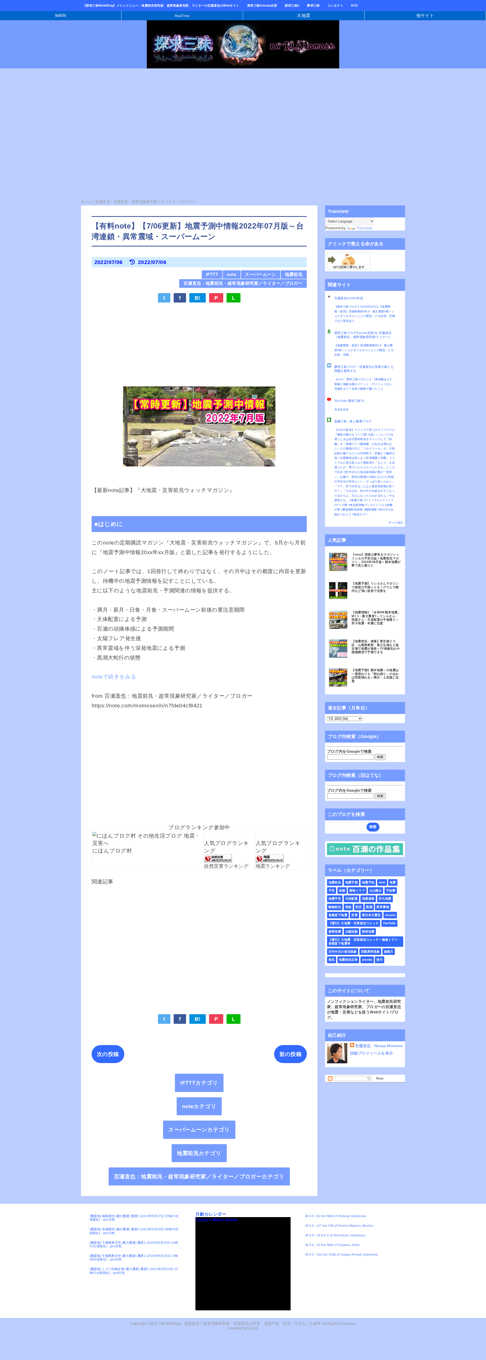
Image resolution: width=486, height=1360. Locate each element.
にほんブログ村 (112, 851)
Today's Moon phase (216, 1220)
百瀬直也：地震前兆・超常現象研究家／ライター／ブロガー (243, 283)
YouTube (389, 923)
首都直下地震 (338, 915)
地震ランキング (273, 866)
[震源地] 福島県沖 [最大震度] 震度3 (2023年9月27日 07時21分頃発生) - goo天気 (134, 1217)
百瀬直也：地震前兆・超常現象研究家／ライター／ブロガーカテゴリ (199, 1176)
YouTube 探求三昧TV (349, 401)
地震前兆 (294, 274)
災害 (354, 915)
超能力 (388, 951)
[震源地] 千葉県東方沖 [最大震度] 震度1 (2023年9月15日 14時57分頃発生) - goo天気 (134, 1244)
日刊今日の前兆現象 (343, 951)
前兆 (332, 959)
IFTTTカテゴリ (199, 1083)
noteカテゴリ (199, 1106)
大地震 (303, 15)
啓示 (379, 959)
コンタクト (335, 5)
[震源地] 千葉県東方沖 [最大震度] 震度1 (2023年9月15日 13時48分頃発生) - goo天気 (134, 1257)
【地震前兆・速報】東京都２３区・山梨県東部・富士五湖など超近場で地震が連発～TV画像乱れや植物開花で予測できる (376, 646)
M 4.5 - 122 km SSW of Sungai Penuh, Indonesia (342, 1254)
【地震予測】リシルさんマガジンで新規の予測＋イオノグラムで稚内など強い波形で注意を (375, 587)
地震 (393, 882)
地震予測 (351, 882)
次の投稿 (108, 1054)
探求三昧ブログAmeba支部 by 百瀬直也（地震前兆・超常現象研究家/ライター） (363, 335)
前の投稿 (290, 1054)
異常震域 (382, 907)
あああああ (341, 409)
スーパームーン (260, 274)
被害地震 (335, 931)
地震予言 (335, 898)
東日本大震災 (371, 915)
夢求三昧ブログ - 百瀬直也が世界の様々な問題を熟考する (364, 369)
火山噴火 (375, 890)
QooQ (254, 1328)
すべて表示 (396, 522)
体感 (342, 890)
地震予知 (368, 882)
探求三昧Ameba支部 (262, 5)
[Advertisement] (152, 110)
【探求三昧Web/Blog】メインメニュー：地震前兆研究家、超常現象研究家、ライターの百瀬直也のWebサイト (161, 5)
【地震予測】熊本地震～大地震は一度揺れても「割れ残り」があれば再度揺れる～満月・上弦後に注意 (375, 675)
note (231, 274)
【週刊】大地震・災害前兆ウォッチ (354, 923)
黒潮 (369, 907)
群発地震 (368, 931)
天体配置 (351, 898)
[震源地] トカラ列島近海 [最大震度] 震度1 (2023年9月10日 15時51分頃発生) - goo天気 (134, 1270)
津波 (348, 907)
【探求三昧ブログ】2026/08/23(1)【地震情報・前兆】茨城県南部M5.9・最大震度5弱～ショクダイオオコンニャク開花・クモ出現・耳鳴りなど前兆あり (364, 313)
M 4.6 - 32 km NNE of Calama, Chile (333, 1245)
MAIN (60, 15)
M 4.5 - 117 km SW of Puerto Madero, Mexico (340, 1225)
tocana (390, 915)
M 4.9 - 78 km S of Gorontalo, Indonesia (335, 1235)
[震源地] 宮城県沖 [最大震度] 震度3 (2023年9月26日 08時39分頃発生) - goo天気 (134, 1231)
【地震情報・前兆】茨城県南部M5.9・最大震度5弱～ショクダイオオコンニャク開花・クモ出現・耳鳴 (364, 350)
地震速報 (368, 898)
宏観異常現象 (370, 951)
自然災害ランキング (226, 866)
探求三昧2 (292, 5)
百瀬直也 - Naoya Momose (379, 1046)
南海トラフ (357, 890)
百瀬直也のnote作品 (348, 298)
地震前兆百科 (348, 959)
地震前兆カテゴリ (199, 1153)
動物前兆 (335, 907)
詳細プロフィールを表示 (371, 1053)
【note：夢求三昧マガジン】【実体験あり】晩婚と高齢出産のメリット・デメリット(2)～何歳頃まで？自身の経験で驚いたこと (363, 384)
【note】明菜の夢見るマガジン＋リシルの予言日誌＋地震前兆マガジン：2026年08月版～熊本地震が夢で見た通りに (376, 560)
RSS (354, 5)
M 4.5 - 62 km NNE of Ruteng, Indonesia (336, 1216)
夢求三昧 (313, 5)
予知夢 (390, 890)
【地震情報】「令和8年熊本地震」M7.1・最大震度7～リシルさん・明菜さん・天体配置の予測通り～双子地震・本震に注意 (376, 618)
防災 (359, 907)
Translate (364, 228)
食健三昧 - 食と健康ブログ (353, 421)
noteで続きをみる (114, 676)
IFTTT (212, 274)
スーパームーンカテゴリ (199, 1129)
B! (197, 298)
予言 (332, 890)
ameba (367, 959)
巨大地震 (385, 898)
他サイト (425, 15)
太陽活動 (351, 931)
